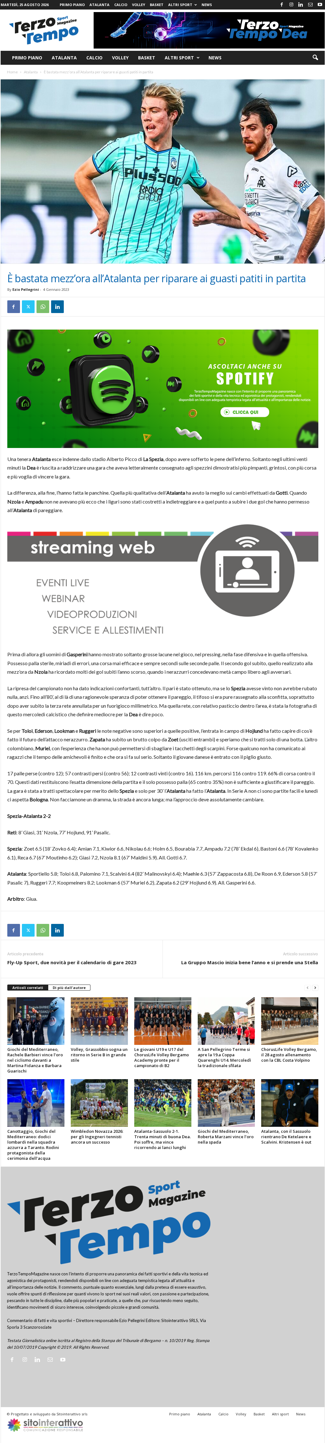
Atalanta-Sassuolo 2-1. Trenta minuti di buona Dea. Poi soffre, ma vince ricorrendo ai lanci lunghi (162, 1139)
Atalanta (99, 4)
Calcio (120, 4)
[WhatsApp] (42, 306)
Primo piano (72, 4)
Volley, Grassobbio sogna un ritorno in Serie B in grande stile (99, 1054)
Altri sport (180, 4)
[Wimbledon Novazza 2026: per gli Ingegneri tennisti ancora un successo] (99, 1103)
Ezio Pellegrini (25, 289)
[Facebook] (282, 5)
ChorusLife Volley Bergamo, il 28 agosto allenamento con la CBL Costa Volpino (289, 1054)
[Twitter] (28, 306)
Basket (156, 4)
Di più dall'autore (69, 987)
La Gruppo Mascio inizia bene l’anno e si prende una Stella (249, 962)
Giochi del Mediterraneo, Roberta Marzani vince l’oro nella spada (226, 1136)
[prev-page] (307, 988)
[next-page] (315, 988)
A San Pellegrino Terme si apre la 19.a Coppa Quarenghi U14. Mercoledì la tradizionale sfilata (224, 1057)
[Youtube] (320, 5)
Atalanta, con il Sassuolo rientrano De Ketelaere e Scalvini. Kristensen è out (286, 1136)
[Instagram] (291, 5)
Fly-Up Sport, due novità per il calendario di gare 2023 (71, 962)
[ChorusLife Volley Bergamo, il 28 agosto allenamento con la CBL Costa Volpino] (289, 1021)
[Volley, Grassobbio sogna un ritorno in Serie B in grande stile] (99, 1021)
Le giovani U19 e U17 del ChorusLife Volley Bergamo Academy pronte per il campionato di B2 (161, 1057)
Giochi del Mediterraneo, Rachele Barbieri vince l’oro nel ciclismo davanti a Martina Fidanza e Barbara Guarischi (35, 1060)
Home (12, 72)
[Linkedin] (301, 5)
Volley (138, 4)
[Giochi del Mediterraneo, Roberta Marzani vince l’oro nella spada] (226, 1103)
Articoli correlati (27, 987)
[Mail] (310, 5)
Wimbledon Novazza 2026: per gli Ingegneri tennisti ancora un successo (97, 1136)
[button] (315, 58)
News (207, 4)
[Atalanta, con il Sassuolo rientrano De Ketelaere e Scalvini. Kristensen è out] (289, 1103)
